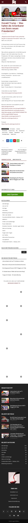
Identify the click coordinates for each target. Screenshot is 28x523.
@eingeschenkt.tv (14, 283)
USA (22, 132)
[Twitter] (11, 140)
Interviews (5, 210)
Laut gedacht (5, 239)
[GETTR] (7, 511)
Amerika (18, 128)
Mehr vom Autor (17, 159)
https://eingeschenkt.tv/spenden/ (10, 67)
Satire (3, 230)
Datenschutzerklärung (14, 501)
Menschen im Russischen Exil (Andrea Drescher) (14, 264)
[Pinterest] (14, 140)
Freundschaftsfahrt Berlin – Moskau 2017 (12, 217)
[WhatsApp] (18, 140)
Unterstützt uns (14, 495)
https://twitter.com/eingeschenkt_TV (11, 116)
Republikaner (17, 132)
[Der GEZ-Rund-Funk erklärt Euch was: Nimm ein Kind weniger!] (5, 419)
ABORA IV (4, 219)
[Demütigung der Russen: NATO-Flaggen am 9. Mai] (5, 179)
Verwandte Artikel (6, 159)
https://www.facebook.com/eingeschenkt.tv (12, 110)
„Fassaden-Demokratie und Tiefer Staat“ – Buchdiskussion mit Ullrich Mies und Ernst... (18, 435)
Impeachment (21, 130)
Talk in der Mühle (6, 215)
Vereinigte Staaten (5, 134)
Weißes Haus (13, 134)
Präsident (11, 132)
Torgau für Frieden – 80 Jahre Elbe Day (11, 275)
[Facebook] (7, 140)
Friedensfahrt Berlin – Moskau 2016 (11, 241)
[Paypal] (15, 511)
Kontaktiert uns (14, 492)
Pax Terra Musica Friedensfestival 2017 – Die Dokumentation (21, 151)
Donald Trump (11, 130)
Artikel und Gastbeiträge (8, 221)
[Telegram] (19, 511)
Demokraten (4, 130)
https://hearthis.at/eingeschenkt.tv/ (10, 124)
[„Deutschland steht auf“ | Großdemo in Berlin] (5, 165)
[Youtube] (18, 515)
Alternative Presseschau (8, 237)
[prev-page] (2, 185)
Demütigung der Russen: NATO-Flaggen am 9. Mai (14, 268)
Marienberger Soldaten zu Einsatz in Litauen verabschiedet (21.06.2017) (7, 152)
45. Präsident (12, 128)
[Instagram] (11, 511)
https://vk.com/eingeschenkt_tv (9, 118)
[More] (21, 140)
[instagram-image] (7, 292)
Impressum (14, 498)
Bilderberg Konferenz (7, 212)
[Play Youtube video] (14, 14)
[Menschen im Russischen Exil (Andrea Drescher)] (5, 172)
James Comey (4, 132)
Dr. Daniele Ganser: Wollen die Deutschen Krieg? (13, 271)
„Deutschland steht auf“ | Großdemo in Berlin (13, 261)
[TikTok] (23, 511)
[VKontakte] (14, 515)
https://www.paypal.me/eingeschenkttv (11, 93)
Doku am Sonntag (6, 228)
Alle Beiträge (4, 167)
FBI (16, 130)
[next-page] (5, 185)
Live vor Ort (5, 206)
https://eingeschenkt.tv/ (7, 106)
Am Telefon (5, 235)
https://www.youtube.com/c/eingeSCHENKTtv (13, 108)
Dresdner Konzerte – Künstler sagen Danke (13, 226)
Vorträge (4, 208)
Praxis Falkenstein (6, 224)
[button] (2, 2)
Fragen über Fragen (7, 233)
